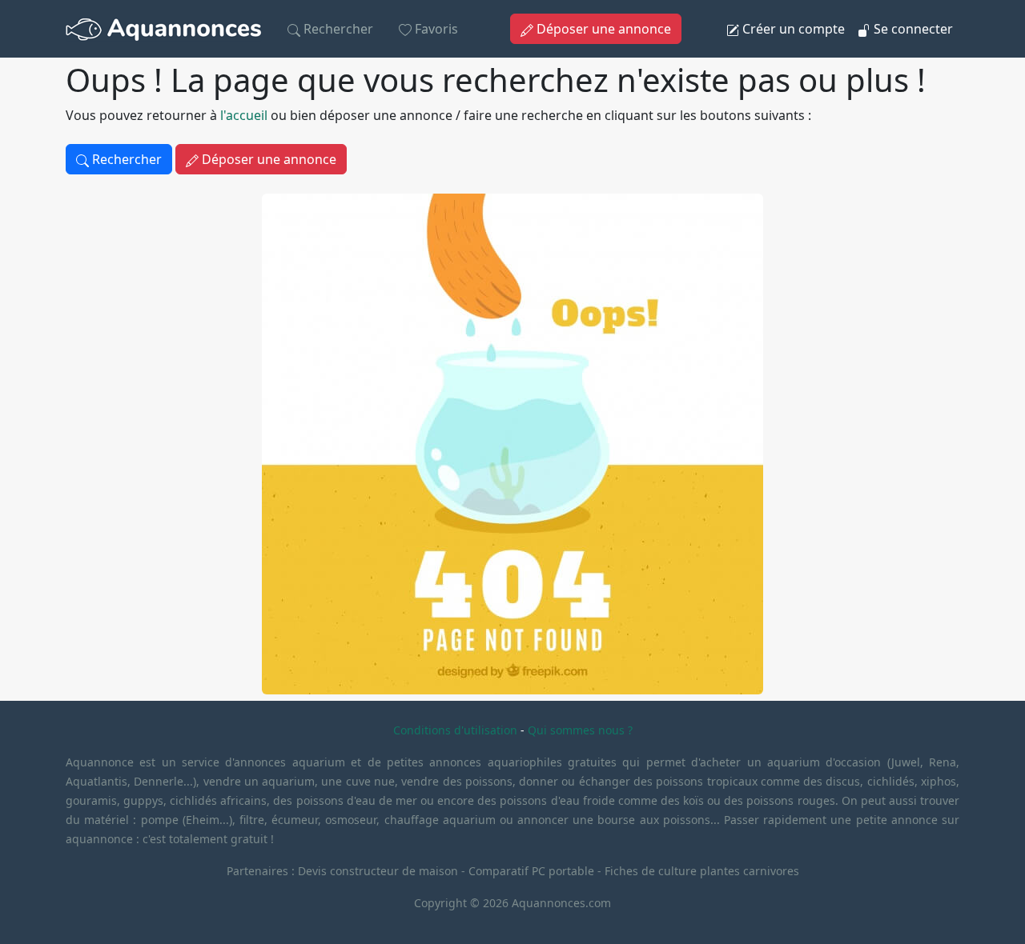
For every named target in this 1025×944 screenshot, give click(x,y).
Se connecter (911, 29)
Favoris (435, 29)
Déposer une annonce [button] (602, 29)
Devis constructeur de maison (379, 870)
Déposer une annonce (267, 159)
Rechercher (336, 29)
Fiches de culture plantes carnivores (702, 870)
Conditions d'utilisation (455, 730)
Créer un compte (792, 29)
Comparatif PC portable (531, 870)
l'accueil (243, 115)
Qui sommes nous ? (580, 730)
